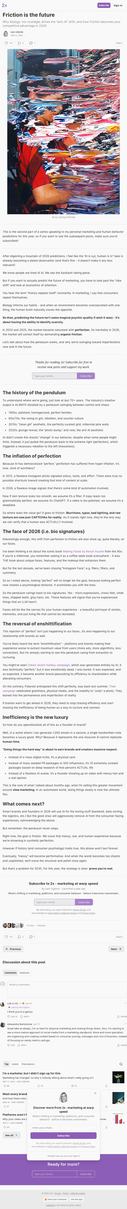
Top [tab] (6, 1064)
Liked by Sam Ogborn (20, 1007)
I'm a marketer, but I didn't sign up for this (32, 1073)
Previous (15, 949)
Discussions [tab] (28, 1064)
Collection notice (77, 1193)
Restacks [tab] (24, 972)
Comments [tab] (10, 972)
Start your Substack (57, 1199)
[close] (95, 1093)
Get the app (77, 1199)
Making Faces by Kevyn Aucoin (83, 551)
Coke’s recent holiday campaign (49, 665)
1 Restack (40, 925)
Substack (50, 1205)
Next (114, 949)
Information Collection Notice (62, 1146)
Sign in (118, 5)
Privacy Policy (88, 1146)
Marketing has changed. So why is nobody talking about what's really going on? (48, 1077)
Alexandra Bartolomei (19, 1024)
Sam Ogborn (17, 32)
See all (9, 1135)
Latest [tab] (15, 1064)
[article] (63, 1079)
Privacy (58, 1193)
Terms (65, 1193)
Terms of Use (79, 1143)
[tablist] (17, 972)
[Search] (121, 1064)
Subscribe (104, 5)
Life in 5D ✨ (14, 1003)
